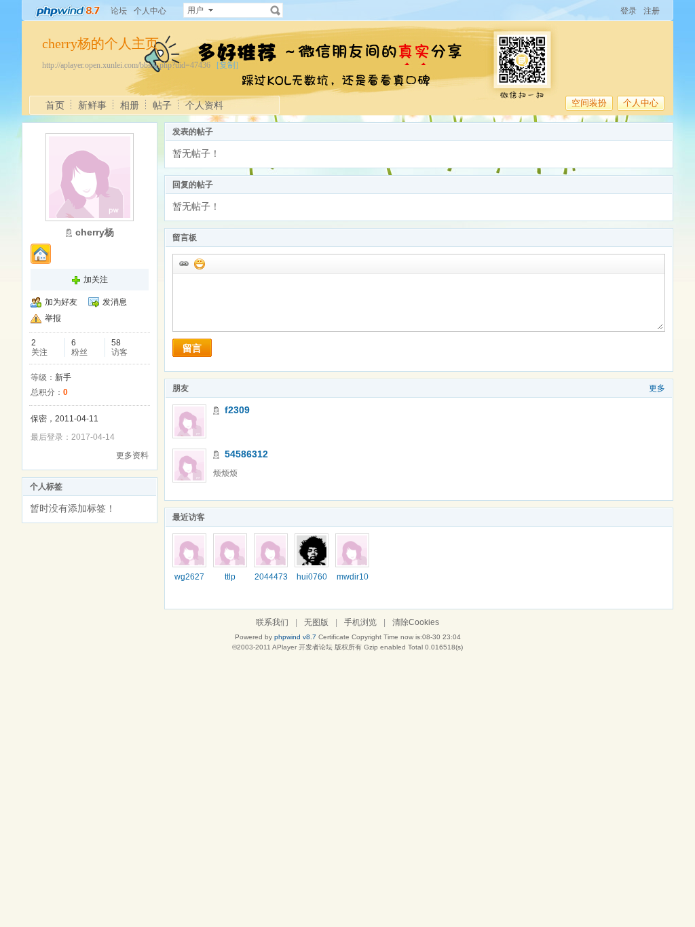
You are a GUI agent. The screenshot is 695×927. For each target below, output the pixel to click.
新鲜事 (92, 105)
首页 (54, 105)
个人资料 (204, 105)
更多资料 (132, 455)
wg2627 (189, 577)
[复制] (227, 65)
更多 (657, 388)
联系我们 (272, 622)
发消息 (114, 302)
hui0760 (312, 577)
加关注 (95, 279)
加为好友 (61, 302)
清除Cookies (415, 622)
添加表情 (199, 263)
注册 (651, 11)
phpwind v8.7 (295, 637)
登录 (628, 11)
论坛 (119, 11)
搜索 (275, 10)
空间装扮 (589, 103)
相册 (129, 105)
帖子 (162, 105)
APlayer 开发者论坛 (302, 647)
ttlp (230, 577)
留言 (192, 348)
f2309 (237, 409)
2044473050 (271, 581)
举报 (53, 318)
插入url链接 (183, 263)
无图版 (316, 622)
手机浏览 (360, 622)
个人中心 (150, 11)
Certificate (334, 637)
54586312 (246, 454)
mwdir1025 (353, 581)
